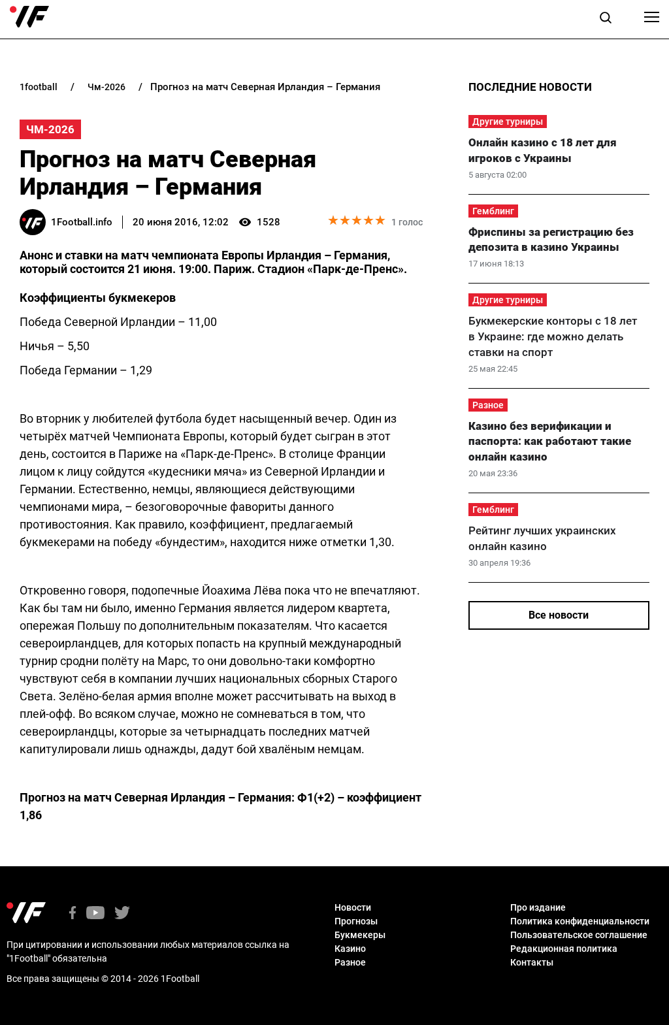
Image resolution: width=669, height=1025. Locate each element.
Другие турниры (507, 121)
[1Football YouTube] (95, 913)
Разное (488, 405)
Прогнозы (356, 921)
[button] (606, 19)
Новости (352, 907)
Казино (350, 948)
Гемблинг (493, 211)
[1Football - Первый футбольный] (29, 17)
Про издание (538, 907)
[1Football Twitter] (122, 913)
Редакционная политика (563, 948)
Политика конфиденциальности (579, 921)
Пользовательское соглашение (578, 935)
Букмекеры (359, 935)
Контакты (531, 962)
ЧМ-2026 (50, 129)
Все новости (559, 615)
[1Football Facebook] (72, 913)
